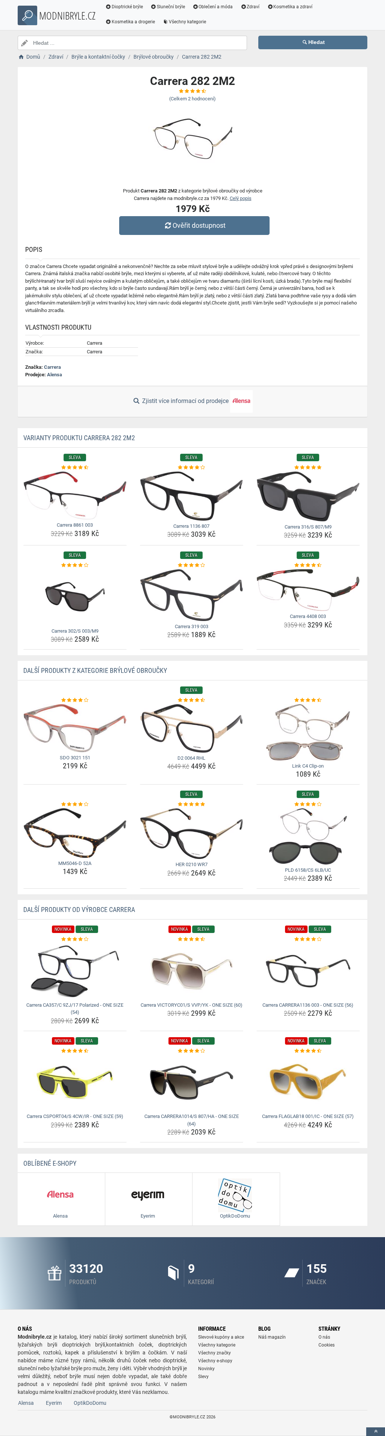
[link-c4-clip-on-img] (308, 732)
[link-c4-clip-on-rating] (308, 700)
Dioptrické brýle (127, 6)
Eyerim (54, 1403)
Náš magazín (272, 1337)
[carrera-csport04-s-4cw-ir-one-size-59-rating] (75, 1051)
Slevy (203, 1376)
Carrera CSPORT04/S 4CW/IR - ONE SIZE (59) (75, 1116)
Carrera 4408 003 (308, 616)
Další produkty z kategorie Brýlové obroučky (95, 670)
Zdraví (253, 6)
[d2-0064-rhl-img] (191, 728)
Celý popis (241, 198)
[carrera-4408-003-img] (308, 590)
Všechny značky (214, 1353)
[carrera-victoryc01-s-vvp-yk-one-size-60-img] (191, 971)
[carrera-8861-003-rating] (75, 467)
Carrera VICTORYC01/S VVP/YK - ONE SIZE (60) (192, 1005)
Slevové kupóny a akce (221, 1337)
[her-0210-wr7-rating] (191, 804)
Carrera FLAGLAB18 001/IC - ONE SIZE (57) (308, 1116)
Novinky (206, 1368)
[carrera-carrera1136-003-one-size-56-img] (308, 971)
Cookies (326, 1345)
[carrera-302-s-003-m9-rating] (75, 565)
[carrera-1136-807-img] (191, 496)
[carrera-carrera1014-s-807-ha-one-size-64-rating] (191, 1051)
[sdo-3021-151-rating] (75, 700)
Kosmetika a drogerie (133, 21)
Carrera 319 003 (191, 626)
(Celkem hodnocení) (192, 98)
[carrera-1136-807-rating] (191, 467)
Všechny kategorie (187, 21)
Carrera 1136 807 (191, 526)
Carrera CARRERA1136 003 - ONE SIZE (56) (307, 1005)
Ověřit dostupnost (199, 225)
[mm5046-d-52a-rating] (75, 804)
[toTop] (375, 1431)
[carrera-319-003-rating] (191, 565)
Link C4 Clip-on (308, 766)
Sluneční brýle (171, 6)
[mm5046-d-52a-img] (75, 833)
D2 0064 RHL (191, 758)
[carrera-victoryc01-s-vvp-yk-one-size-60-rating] (191, 939)
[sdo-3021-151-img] (75, 728)
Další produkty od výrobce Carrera (79, 909)
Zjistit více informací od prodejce (185, 400)
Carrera (52, 367)
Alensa (54, 374)
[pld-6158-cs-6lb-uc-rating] (308, 804)
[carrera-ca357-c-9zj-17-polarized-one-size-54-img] (75, 971)
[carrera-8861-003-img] (75, 495)
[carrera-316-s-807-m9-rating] (308, 467)
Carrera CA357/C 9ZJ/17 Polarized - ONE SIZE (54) (74, 1008)
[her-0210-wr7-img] (191, 833)
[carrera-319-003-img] (191, 595)
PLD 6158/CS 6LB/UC (308, 870)
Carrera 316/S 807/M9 (308, 527)
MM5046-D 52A (74, 863)
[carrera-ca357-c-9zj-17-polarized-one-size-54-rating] (75, 939)
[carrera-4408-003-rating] (308, 565)
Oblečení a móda (216, 6)
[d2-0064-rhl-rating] (191, 700)
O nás (324, 1337)
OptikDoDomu (90, 1403)
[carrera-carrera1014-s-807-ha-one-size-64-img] (191, 1082)
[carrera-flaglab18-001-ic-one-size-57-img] (308, 1082)
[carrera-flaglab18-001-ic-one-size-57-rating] (308, 1051)
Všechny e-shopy (215, 1360)
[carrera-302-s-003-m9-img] (75, 597)
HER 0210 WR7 (192, 864)
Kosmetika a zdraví (292, 6)
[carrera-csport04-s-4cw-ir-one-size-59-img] (75, 1082)
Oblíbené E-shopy (49, 1163)
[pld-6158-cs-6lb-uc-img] (308, 836)
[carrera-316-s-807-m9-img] (308, 496)
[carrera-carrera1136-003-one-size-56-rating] (308, 939)
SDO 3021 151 (75, 757)
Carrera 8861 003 (75, 525)
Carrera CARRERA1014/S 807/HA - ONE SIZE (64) (191, 1120)
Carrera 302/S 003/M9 (75, 631)
